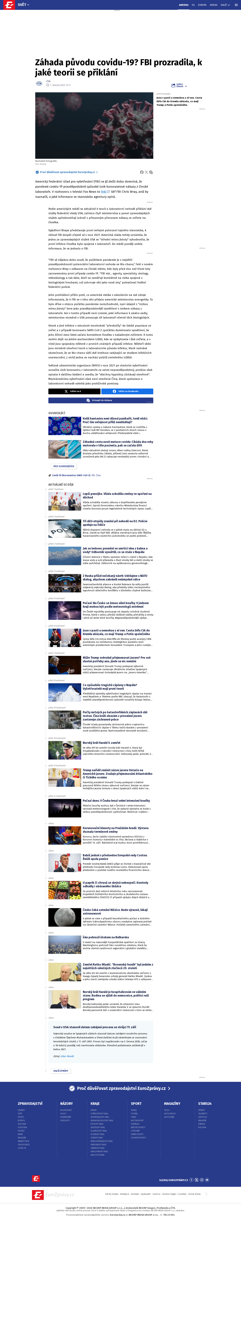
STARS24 (205, 1104)
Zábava (201, 1124)
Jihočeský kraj (98, 1127)
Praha (94, 1110)
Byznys (21, 1120)
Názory (66, 1104)
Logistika (22, 1127)
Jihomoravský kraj (100, 1117)
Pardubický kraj (98, 1144)
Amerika (183, 5)
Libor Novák (67, 1056)
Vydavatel (146, 1194)
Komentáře (65, 1117)
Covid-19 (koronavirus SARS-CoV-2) (71, 475)
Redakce (124, 1194)
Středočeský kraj (99, 1113)
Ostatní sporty (138, 1138)
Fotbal (134, 1113)
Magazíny (172, 1104)
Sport (21, 1117)
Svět (22, 4)
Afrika (213, 5)
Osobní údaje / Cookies (174, 1194)
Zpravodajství (30, 1104)
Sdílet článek (179, 85)
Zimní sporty (137, 1134)
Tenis (133, 1117)
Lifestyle (202, 1117)
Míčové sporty (138, 1127)
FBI (93, 475)
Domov (21, 1110)
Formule (135, 1124)
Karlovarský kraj (99, 1151)
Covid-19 (22, 1148)
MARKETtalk (23, 1141)
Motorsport (137, 1120)
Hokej (134, 1110)
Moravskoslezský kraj (102, 1120)
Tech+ (167, 1110)
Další (224, 5)
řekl (103, 192)
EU (193, 5)
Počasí (21, 1131)
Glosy (63, 1113)
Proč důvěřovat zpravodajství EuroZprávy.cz (67, 172)
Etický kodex (112, 1194)
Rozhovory (66, 1110)
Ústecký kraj (97, 1124)
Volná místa (194, 1194)
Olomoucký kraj (99, 1131)
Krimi (20, 1134)
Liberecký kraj (97, 1148)
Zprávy (201, 1110)
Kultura (22, 1124)
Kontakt (135, 1194)
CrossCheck (24, 1144)
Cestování (169, 1117)
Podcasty (65, 1120)
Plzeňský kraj (97, 1134)
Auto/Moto (170, 1113)
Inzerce (156, 1194)
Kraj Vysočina (97, 1155)
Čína (98, 475)
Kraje (95, 1104)
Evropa (202, 5)
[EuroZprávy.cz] (10, 5)
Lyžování (135, 1131)
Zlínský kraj (97, 1138)
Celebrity (202, 1113)
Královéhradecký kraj (101, 1141)
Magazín (22, 1138)
